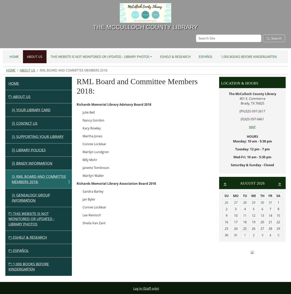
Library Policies (30, 150)
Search (276, 38)
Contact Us (26, 123)
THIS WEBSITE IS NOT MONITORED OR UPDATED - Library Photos (100, 57)
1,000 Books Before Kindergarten (249, 57)
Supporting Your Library (39, 136)
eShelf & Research (175, 57)
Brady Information (33, 163)
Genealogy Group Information (31, 198)
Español (206, 57)
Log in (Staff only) (146, 288)
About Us (34, 57)
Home (14, 57)
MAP (252, 127)
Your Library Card (32, 109)
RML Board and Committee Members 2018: (39, 179)
